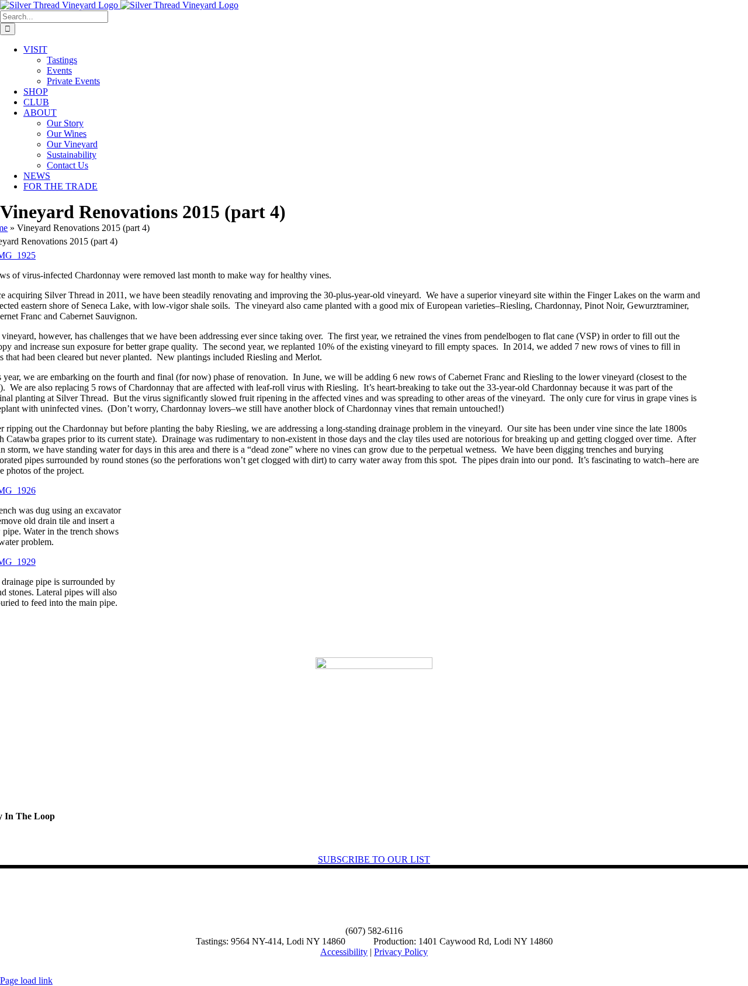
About (69, 897)
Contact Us (248, 897)
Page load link (26, 980)
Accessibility (344, 952)
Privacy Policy (401, 952)
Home (18, 897)
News (190, 897)
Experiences (130, 897)
